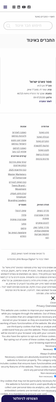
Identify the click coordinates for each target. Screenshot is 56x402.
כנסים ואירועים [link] (19, 165)
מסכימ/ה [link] (40, 293)
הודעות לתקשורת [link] (41, 145)
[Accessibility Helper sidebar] (52, 19)
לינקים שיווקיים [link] (42, 223)
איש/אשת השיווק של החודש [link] (17, 234)
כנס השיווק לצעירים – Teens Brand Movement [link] (17, 185)
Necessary (48, 349)
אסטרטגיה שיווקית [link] (18, 219)
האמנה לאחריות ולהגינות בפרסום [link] (19, 134)
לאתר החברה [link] (45, 101)
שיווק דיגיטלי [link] (20, 210)
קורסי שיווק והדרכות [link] (17, 162)
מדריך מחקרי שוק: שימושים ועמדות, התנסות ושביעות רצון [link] (41, 232)
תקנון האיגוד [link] (43, 150)
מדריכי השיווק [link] (43, 210)
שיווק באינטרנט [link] (14, 259)
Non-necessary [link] (48, 373)
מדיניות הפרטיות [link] (12, 290)
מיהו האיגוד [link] (44, 132)
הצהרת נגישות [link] (42, 154)
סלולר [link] (23, 215)
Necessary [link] (50, 346)
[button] (8, 26)
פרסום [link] (23, 228)
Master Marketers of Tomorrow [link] (17, 176)
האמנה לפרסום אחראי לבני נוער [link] (19, 150)
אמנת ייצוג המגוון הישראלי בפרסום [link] (18, 142)
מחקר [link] (23, 224)
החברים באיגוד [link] (42, 141)
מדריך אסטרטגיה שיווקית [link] (41, 217)
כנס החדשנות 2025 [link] (17, 170)
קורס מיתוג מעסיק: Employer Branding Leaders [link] (17, 197)
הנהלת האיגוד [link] (43, 137)
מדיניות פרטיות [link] (42, 159)
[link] (46, 5)
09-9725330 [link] (39, 97)
